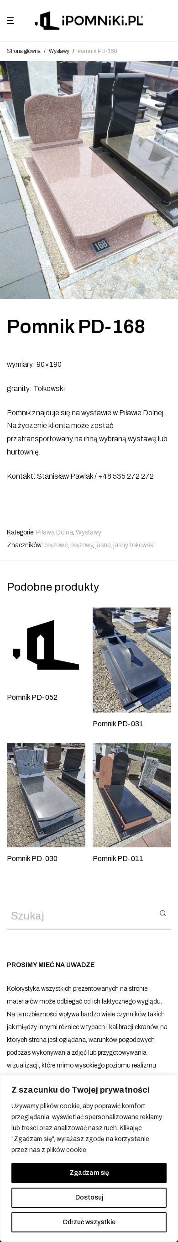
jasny (120, 545)
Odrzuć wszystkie (89, 1222)
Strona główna (24, 51)
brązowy (81, 545)
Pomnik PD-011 (118, 858)
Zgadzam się (89, 1172)
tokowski (142, 545)
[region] (89, 1158)
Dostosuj (89, 1197)
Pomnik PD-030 (32, 858)
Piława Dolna (54, 532)
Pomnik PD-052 (32, 697)
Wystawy (59, 51)
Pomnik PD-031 (118, 724)
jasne (102, 545)
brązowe (56, 545)
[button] (163, 913)
